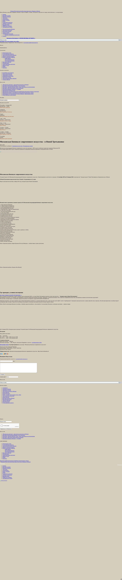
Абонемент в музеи (7, 390)
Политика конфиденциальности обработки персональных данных (14, 460)
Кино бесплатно (6, 401)
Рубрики (4, 36)
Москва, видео (6, 65)
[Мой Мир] (5, 354)
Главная (4, 14)
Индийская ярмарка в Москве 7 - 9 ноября (12, 89)
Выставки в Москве (7, 62)
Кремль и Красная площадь (8, 56)
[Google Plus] (7, 354)
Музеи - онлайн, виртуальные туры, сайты (12, 394)
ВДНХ (4, 21)
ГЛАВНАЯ (5, 387)
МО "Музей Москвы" (9, 59)
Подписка (119, 464)
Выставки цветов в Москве (8, 398)
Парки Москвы (6, 397)
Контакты (5, 67)
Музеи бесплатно (6, 393)
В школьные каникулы (7, 22)
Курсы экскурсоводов (7, 73)
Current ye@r (3, 376)
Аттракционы (6, 19)
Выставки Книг (6, 24)
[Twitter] (2, 354)
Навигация (2, 463)
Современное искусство (8, 33)
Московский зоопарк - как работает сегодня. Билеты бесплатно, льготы (18, 92)
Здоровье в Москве (7, 389)
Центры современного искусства (12, 34)
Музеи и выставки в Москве (9, 57)
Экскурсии (5, 17)
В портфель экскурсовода (8, 72)
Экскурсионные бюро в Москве (9, 78)
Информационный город (8, 76)
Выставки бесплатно (7, 399)
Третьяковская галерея (7, 27)
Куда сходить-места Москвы (9, 29)
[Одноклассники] (3, 354)
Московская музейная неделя (9, 90)
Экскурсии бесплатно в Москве (9, 55)
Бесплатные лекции (7, 31)
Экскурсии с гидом (7, 77)
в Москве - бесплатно (7, 23)
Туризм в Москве (6, 79)
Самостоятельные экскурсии (9, 64)
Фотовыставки (6, 63)
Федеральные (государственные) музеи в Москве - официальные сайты (18, 93)
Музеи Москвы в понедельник (9, 95)
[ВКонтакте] (1, 354)
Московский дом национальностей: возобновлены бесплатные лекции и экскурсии (21, 91)
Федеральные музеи (7, 52)
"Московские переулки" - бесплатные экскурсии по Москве (16, 84)
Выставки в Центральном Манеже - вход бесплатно (14, 85)
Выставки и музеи (6, 15)
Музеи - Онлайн (6, 20)
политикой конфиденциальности (31, 42)
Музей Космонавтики (9, 60)
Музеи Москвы (6, 392)
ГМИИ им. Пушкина (7, 25)
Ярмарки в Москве (7, 16)
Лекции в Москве (6, 400)
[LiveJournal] (6, 354)
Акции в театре (6, 32)
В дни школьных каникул (8, 54)
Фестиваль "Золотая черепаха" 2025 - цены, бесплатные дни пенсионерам (19, 87)
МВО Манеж (8, 58)
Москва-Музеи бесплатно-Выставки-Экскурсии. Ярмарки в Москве (25, 11)
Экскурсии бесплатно (7, 30)
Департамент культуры (7, 75)
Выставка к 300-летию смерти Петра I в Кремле (13, 88)
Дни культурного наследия (8, 395)
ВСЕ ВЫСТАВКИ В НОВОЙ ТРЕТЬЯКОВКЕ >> (11, 295)
